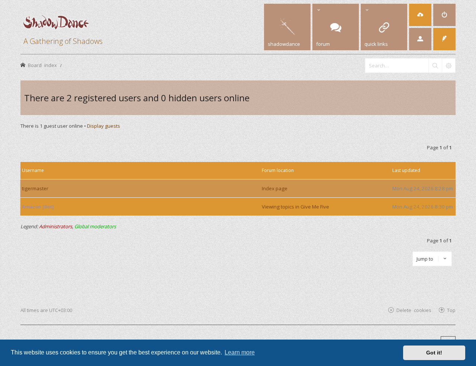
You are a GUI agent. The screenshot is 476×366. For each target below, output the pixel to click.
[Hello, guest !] (420, 39)
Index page (274, 188)
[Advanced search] (448, 65)
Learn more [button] (240, 352)
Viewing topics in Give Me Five (295, 206)
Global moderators (95, 226)
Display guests (103, 125)
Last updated (406, 170)
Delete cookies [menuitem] (413, 310)
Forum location (278, 170)
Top (451, 310)
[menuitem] (420, 15)
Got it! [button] (434, 353)
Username (33, 170)
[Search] (435, 65)
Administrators (55, 226)
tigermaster (35, 188)
